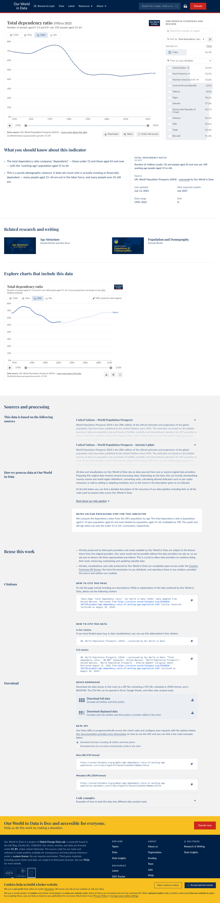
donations (49, 889)
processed (184, 179)
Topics (115, 846)
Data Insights (119, 858)
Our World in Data (22, 6)
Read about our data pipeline (91, 501)
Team (150, 864)
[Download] (106, 374)
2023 (155, 125)
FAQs (86, 860)
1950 (18, 125)
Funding (152, 858)
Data (61, 6)
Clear (209, 46)
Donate (198, 6)
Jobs (150, 870)
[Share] (113, 374)
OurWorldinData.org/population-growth (25, 136)
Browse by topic (46, 6)
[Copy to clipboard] (188, 600)
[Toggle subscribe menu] (185, 6)
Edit (109, 298)
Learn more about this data (74, 132)
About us (153, 846)
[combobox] (159, 6)
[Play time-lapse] (10, 125)
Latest (71, 6)
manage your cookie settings (124, 896)
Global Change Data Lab (52, 842)
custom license (21, 856)
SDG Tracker (118, 877)
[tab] (14, 35)
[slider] (26, 125)
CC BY (48, 136)
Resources (84, 6)
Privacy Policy (100, 896)
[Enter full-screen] (120, 374)
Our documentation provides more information (101, 734)
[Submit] (176, 6)
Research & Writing (194, 846)
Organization (155, 852)
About (100, 6)
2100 (118, 368)
